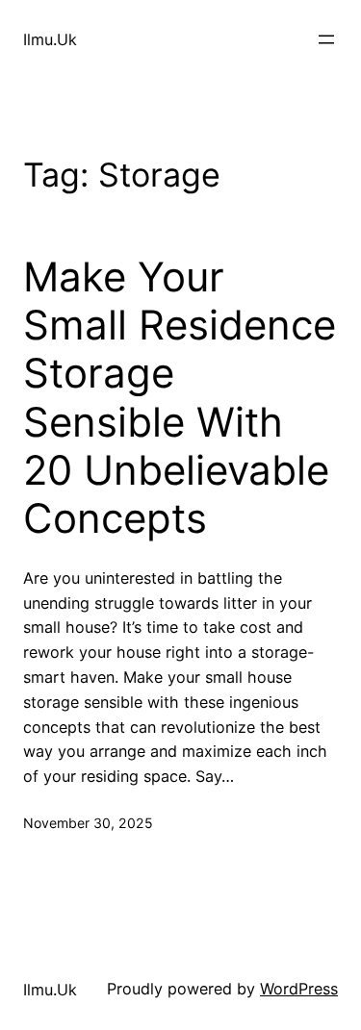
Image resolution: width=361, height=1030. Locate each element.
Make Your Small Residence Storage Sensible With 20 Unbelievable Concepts (179, 398)
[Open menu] (326, 39)
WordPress (299, 988)
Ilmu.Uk (50, 39)
